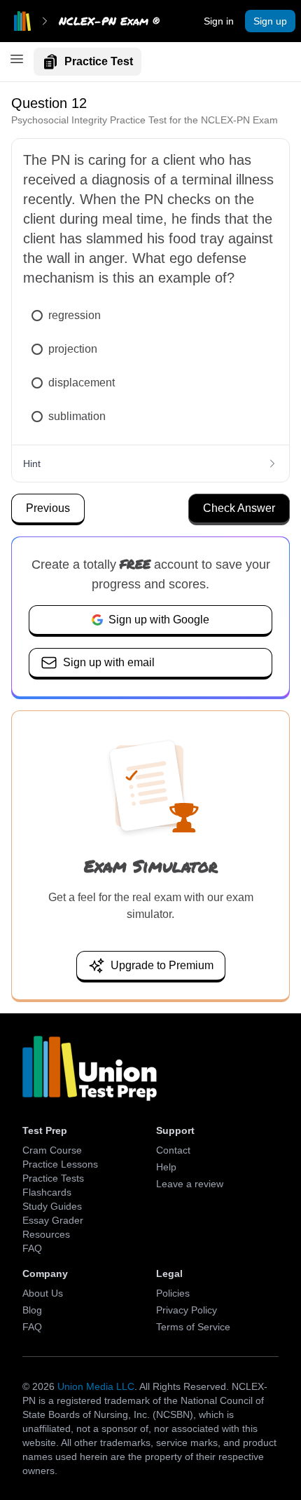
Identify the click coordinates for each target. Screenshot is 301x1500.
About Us (42, 1293)
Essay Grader (52, 1220)
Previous (48, 508)
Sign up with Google (158, 620)
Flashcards (46, 1192)
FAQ (32, 1248)
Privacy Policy (186, 1310)
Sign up (270, 21)
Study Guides (52, 1206)
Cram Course (52, 1150)
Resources (46, 1234)
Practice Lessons (60, 1164)
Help (166, 1167)
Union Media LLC (95, 1386)
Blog (32, 1310)
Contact (173, 1150)
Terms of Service (193, 1326)
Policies (173, 1293)
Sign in (219, 21)
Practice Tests (53, 1178)
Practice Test (98, 61)
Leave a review (189, 1183)
